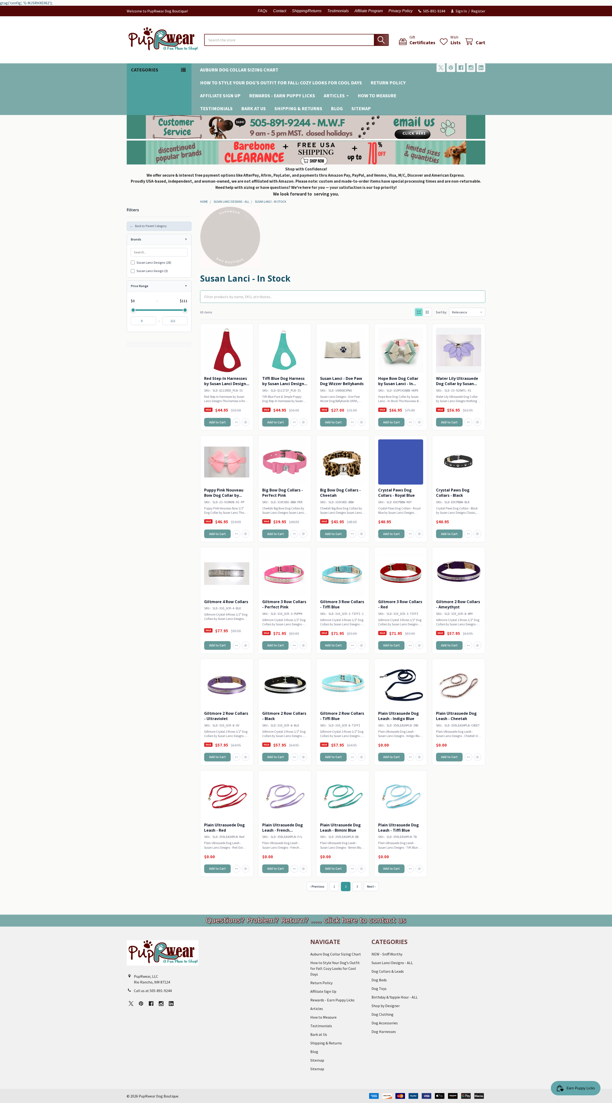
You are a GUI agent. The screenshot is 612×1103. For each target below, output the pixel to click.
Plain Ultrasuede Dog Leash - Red (224, 827)
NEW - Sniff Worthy (387, 954)
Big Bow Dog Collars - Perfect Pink (282, 492)
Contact (279, 11)
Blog (337, 108)
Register (478, 11)
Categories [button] (144, 70)
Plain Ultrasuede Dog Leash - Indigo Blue (398, 716)
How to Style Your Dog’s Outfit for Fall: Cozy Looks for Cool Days (281, 83)
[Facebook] (461, 67)
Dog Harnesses (384, 1031)
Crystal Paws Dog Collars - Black (453, 492)
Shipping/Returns (307, 11)
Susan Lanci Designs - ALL (392, 962)
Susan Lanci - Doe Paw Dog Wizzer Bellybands (342, 381)
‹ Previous (317, 886)
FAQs (262, 11)
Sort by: (441, 312)
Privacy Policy (400, 11)
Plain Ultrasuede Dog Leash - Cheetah (456, 716)
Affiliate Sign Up (220, 95)
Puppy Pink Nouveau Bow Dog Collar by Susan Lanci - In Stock (224, 495)
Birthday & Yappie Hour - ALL (395, 997)
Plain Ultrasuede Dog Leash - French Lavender (282, 830)
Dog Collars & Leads (388, 971)
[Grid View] (419, 312)
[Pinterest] (451, 67)
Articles (334, 95)
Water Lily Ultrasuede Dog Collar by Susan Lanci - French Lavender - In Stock (458, 386)
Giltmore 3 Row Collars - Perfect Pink (284, 604)
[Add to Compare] (236, 422)
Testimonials (338, 11)
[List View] (427, 312)
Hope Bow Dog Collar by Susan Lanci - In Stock (398, 384)
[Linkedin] (481, 67)
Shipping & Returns (298, 108)
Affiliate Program (369, 11)
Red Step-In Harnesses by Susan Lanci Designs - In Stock (226, 384)
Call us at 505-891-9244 (153, 990)
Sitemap (361, 108)
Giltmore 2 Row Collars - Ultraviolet (226, 716)
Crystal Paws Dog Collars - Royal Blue (396, 492)
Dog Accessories (385, 1023)
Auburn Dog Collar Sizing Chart (239, 70)
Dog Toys (379, 988)
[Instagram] (471, 67)
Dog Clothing (382, 1014)
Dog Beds (379, 979)
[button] (306, 127)
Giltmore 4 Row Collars (226, 601)
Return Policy (388, 83)
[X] (441, 67)
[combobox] (296, 40)
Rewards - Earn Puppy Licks (282, 95)
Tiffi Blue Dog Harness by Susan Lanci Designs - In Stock (284, 384)
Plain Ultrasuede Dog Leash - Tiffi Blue (398, 827)
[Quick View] (245, 422)
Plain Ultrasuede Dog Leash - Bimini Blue (340, 827)
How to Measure (377, 95)
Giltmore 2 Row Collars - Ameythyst (458, 604)
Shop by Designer (386, 1005)
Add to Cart (217, 422)
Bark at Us (253, 108)
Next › (371, 886)
